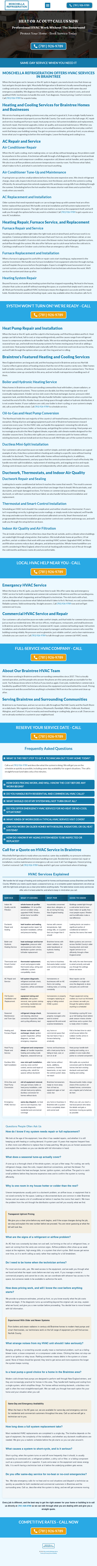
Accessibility (53, 1553)
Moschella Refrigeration (51, 1551)
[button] (47, 5)
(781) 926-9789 (13, 98)
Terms (42, 1553)
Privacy (47, 1553)
